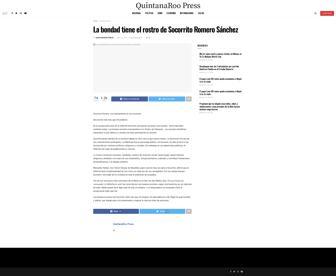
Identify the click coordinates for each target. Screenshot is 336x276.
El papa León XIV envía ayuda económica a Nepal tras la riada (221, 80)
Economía (171, 13)
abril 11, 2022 (122, 37)
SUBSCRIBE (327, 13)
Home (95, 21)
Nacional (136, 13)
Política (149, 13)
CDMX (160, 13)
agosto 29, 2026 (207, 60)
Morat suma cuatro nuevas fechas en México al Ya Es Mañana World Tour (220, 55)
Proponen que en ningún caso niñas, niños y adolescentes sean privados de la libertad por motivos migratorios (220, 106)
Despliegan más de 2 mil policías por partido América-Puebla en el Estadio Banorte (219, 68)
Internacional (187, 13)
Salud (201, 13)
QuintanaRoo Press (105, 37)
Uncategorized (105, 21)
